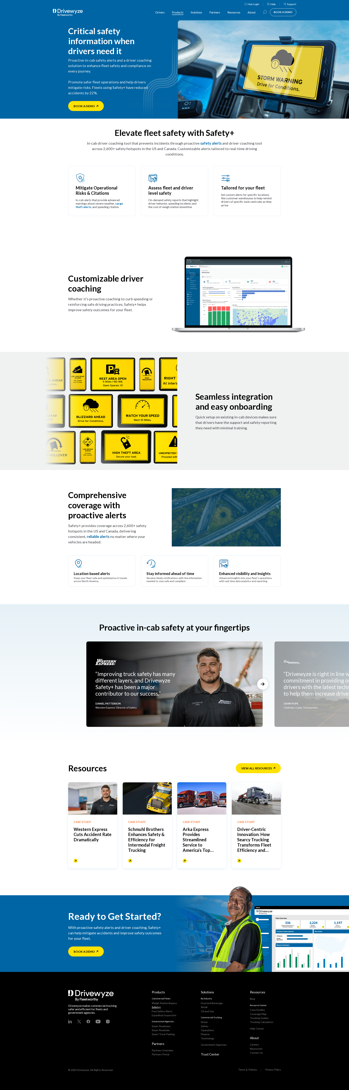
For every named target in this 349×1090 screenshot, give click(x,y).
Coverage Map (258, 1014)
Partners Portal (160, 1054)
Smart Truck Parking (163, 1034)
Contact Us (256, 1052)
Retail (204, 1007)
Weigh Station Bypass (164, 1003)
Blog (252, 998)
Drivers (160, 12)
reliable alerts (98, 536)
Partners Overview (162, 1050)
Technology (207, 1038)
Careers (254, 1044)
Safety (204, 1026)
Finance (205, 1034)
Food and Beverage (212, 1003)
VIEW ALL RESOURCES (256, 768)
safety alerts (211, 143)
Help (273, 4)
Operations (207, 1030)
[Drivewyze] (71, 12)
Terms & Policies (247, 1069)
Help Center (257, 1028)
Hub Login (253, 4)
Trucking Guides (259, 1018)
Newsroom (256, 1048)
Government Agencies (214, 1044)
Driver (204, 1022)
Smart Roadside (161, 1030)
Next (262, 684)
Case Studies (257, 1009)
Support (291, 4)
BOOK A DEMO (283, 12)
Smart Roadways (161, 1026)
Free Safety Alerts (162, 1011)
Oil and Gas (207, 1011)
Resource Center (258, 1005)
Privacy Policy (273, 1069)
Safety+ (156, 1007)
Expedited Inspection (164, 1015)
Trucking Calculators (261, 1022)
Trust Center (210, 1054)
